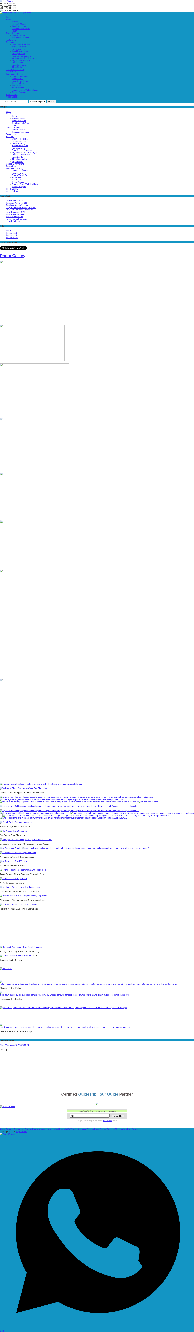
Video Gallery (12, 97)
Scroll (2, 1331)
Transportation (18, 53)
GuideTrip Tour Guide (98, 1094)
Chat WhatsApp (7, 1045)
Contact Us (11, 72)
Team (14, 31)
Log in (8, 231)
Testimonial (11, 40)
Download (16, 85)
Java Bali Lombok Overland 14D (20, 210)
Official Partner (18, 35)
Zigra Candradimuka (21, 60)
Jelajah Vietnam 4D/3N (16, 212)
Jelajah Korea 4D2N (14, 201)
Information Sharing (14, 74)
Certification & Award (21, 28)
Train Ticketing (18, 49)
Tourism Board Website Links (25, 90)
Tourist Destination (20, 76)
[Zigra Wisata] (6, 1)
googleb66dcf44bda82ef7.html (63, 1129)
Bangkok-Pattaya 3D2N (16, 203)
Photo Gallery (12, 94)
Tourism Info (17, 78)
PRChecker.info (107, 1121)
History (15, 22)
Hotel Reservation (20, 51)
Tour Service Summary (22, 56)
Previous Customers (21, 38)
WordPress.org (12, 237)
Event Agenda (18, 88)
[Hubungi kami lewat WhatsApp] (97, 1328)
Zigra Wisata (21, 1131)
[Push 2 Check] (7, 1106)
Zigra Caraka (17, 63)
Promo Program (19, 92)
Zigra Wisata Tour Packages (24, 58)
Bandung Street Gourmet (17, 205)
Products (10, 42)
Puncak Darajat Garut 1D (17, 214)
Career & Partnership (15, 69)
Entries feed (11, 233)
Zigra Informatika (19, 65)
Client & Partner (13, 33)
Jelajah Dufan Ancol (14, 221)
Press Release (18, 83)
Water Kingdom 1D (14, 216)
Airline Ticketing (19, 47)
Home (8, 17)
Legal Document (19, 26)
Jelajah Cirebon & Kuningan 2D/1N (21, 207)
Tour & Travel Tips (20, 81)
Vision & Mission (19, 24)
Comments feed (13, 235)
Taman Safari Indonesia (16, 219)
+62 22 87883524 (21, 1045)
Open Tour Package (21, 44)
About (8, 19)
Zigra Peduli (17, 67)
